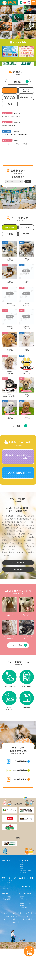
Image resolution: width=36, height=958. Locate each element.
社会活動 (22, 905)
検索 (28, 181)
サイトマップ (25, 916)
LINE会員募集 (6, 900)
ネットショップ (11, 916)
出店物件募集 (18, 913)
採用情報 (29, 913)
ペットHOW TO (24, 886)
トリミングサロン (7, 880)
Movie (21, 902)
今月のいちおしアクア (25, 872)
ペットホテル (6, 882)
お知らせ (7, 913)
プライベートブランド (25, 903)
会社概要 (22, 896)
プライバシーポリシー (12, 919)
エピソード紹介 (23, 907)
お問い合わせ (18, 922)
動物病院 (5, 888)
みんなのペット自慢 (26, 878)
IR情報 (21, 898)
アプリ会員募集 (7, 896)
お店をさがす (7, 860)
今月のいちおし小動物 (25, 870)
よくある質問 (27, 919)
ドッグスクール (5, 885)
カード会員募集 (7, 898)
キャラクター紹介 (24, 900)
